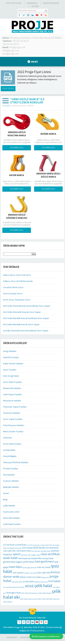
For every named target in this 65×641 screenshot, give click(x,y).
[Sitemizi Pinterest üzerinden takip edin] (41, 15)
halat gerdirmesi (44, 561)
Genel (6, 493)
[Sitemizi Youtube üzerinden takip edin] (37, 15)
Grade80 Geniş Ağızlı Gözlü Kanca (48, 175)
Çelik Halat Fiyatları (12, 524)
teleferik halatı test (41, 582)
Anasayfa (6, 105)
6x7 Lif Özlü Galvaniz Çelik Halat (37, 545)
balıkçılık (24, 555)
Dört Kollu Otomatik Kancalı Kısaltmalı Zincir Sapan (26, 305)
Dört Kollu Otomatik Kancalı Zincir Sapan (22, 312)
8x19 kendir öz (41, 547)
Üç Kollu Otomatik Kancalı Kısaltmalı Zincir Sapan (25, 330)
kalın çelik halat (43, 572)
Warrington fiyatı (13, 592)
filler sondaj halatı (45, 558)
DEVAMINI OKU (16, 147)
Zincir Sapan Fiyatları (13, 419)
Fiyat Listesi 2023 (13, 3)
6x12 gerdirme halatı (14, 548)
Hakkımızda (32, 3)
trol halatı (54, 581)
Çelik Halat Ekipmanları (29, 593)
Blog (5, 499)
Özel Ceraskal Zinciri (12, 293)
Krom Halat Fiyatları (12, 443)
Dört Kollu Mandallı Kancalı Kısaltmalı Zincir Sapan (26, 318)
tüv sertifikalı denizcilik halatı (14, 587)
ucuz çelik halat (38, 585)
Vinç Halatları (9, 474)
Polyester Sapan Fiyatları (15, 406)
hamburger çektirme (29, 568)
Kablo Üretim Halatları (13, 363)
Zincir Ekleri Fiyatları (12, 382)
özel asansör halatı (34, 599)
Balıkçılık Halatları (11, 487)
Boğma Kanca (48, 133)
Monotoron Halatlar (12, 400)
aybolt (16, 554)
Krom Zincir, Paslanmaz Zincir (16, 299)
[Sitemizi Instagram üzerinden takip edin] (28, 15)
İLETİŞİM (35, 6)
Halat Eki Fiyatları (11, 357)
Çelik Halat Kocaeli (44, 593)
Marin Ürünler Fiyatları (13, 431)
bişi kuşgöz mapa (34, 555)
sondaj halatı (28, 581)
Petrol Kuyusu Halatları (13, 425)
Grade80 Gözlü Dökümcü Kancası (16, 216)
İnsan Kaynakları (51, 3)
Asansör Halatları (11, 480)
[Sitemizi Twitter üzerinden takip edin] (24, 15)
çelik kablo (24, 599)
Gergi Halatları (9, 351)
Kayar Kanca (16, 175)
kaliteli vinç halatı (30, 573)
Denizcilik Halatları (11, 518)
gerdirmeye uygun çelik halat (18, 561)
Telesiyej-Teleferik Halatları (15, 462)
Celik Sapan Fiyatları (12, 394)
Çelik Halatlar (9, 505)
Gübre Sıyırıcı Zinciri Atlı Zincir (17, 275)
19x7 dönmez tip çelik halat (40, 551)
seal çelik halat (17, 582)
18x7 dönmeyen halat (21, 550)
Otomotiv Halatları (11, 412)
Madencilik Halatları (12, 388)
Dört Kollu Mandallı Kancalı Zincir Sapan (21, 324)
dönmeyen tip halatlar (28, 558)
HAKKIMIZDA (12, 637)
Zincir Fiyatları (9, 369)
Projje (17, 627)
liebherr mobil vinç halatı (30, 577)
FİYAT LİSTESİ (8, 88)
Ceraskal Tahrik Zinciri (13, 287)
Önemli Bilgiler (10, 456)
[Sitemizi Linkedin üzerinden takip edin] (32, 15)
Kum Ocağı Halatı (11, 375)
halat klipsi (15, 567)
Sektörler (7, 437)
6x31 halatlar (27, 547)
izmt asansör (18, 572)
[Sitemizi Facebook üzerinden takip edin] (19, 15)
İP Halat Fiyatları (10, 468)
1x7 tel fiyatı (9, 544)
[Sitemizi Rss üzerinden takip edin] (46, 15)
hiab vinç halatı (43, 567)
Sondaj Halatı (9, 450)
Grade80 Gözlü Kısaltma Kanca (17, 134)
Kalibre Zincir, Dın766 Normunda (18, 281)
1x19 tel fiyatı (20, 544)
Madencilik (45, 577)
